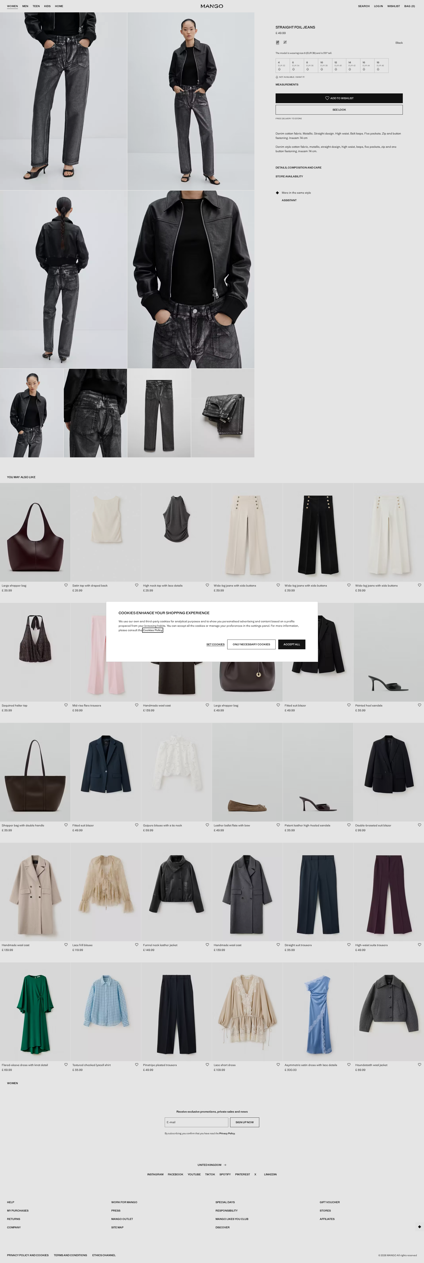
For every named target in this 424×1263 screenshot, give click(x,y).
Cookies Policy (153, 630)
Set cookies (215, 644)
